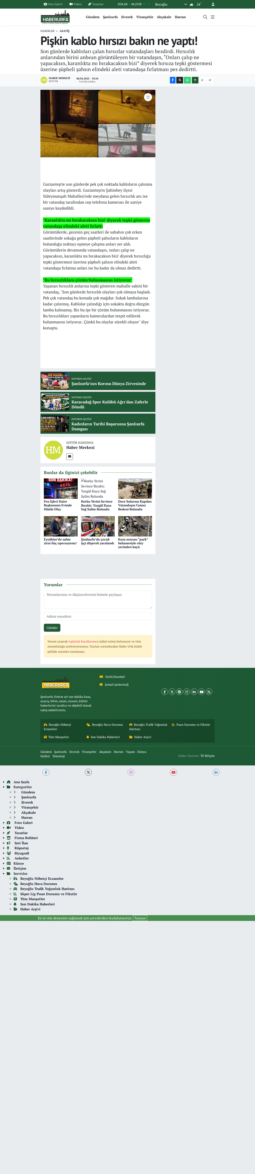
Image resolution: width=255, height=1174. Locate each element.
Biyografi (21, 853)
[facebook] (45, 772)
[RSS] (209, 691)
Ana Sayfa (21, 782)
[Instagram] (186, 691)
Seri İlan (21, 843)
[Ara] (205, 17)
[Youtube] (201, 691)
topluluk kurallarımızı (84, 641)
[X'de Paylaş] (179, 80)
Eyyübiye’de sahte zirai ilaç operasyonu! (60, 541)
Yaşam (130, 752)
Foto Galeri (55, 4)
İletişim (20, 868)
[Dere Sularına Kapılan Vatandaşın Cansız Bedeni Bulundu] (135, 488)
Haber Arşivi (142, 737)
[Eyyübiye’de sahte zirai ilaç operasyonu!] (61, 526)
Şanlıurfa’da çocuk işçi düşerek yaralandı (97, 541)
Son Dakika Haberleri (105, 737)
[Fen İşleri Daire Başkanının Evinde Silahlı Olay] (61, 488)
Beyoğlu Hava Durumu (107, 725)
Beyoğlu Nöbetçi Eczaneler (57, 727)
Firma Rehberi (26, 837)
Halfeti (45, 756)
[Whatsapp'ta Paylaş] (187, 80)
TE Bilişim (207, 756)
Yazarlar (98, 4)
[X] (172, 691)
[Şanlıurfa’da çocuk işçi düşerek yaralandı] (98, 526)
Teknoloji (58, 756)
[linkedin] (216, 772)
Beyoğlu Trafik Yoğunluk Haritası (148, 727)
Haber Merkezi (80, 447)
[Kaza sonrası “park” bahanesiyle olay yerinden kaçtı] (135, 526)
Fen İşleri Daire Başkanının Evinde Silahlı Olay (58, 505)
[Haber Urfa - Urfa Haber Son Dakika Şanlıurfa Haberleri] (55, 16)
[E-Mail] (69, 456)
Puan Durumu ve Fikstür (193, 725)
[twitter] (88, 772)
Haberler (47, 31)
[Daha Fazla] (195, 80)
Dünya (141, 752)
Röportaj (21, 848)
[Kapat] (252, 917)
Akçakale (164, 17)
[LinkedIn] (194, 691)
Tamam (140, 918)
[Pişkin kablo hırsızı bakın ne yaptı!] (97, 123)
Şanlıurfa (110, 17)
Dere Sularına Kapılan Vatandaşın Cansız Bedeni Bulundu (135, 505)
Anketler (21, 858)
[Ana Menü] (213, 17)
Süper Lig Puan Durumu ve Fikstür (48, 894)
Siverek (127, 17)
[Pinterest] (179, 691)
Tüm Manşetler (58, 737)
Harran (180, 17)
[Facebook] (164, 691)
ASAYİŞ (65, 31)
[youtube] (173, 772)
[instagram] (131, 772)
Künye (19, 863)
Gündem (93, 17)
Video (77, 4)
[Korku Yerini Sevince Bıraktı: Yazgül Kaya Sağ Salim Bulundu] (98, 488)
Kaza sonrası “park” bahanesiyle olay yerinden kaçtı (133, 543)
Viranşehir (144, 17)
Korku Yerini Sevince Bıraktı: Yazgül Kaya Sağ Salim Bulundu (97, 505)
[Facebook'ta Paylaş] (173, 80)
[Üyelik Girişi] (211, 4)
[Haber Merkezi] (53, 449)
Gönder (52, 627)
